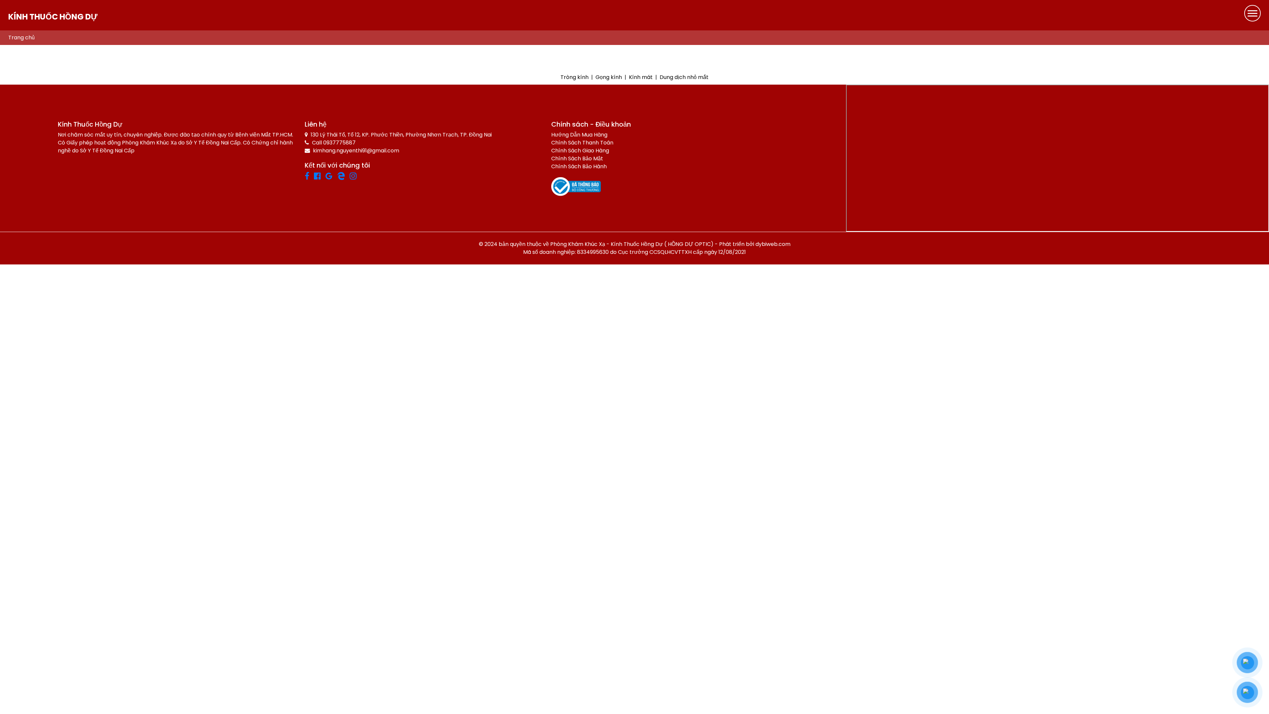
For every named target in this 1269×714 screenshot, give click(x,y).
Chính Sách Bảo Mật (577, 158)
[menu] (1252, 13)
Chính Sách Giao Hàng (580, 150)
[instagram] (355, 177)
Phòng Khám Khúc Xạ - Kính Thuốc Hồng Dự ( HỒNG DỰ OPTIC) (631, 244)
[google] (331, 177)
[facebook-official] (320, 177)
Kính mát (641, 77)
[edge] (343, 177)
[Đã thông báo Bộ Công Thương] (576, 186)
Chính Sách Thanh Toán (582, 142)
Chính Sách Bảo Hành (579, 166)
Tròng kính (575, 77)
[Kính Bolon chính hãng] (363, 177)
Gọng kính (609, 77)
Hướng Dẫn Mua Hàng (579, 135)
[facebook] (309, 177)
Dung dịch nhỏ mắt (684, 77)
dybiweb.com (772, 244)
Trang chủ (21, 37)
